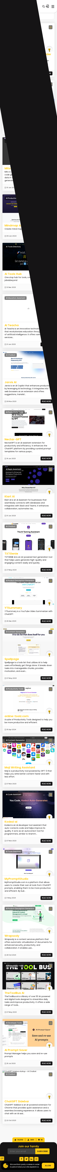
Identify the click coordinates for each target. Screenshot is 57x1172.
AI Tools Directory (13, 246)
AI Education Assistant (15, 298)
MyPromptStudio (16, 879)
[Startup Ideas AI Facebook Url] (21, 1159)
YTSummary (13, 608)
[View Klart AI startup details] (28, 479)
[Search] (43, 6)
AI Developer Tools (14, 1023)
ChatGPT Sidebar (17, 1101)
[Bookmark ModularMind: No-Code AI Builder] (50, 27)
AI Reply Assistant (13, 469)
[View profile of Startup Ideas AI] (49, 50)
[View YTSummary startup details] (28, 590)
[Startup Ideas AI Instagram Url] (36, 1159)
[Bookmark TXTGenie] (50, 527)
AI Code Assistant (13, 794)
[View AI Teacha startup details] (28, 308)
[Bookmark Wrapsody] (50, 909)
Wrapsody (12, 936)
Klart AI (10, 496)
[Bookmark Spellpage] (50, 632)
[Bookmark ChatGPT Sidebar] (50, 1074)
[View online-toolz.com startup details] (28, 699)
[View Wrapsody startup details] (28, 918)
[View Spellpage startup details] (28, 642)
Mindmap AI (13, 225)
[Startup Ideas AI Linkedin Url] (31, 1159)
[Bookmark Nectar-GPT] (50, 412)
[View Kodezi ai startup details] (28, 804)
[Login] (47, 6)
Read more (46, 401)
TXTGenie (11, 554)
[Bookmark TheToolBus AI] (50, 966)
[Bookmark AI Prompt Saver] (50, 1023)
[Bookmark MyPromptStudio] (50, 852)
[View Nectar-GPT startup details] (28, 422)
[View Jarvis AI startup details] (28, 365)
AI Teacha (12, 325)
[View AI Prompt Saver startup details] (28, 1033)
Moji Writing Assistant (20, 767)
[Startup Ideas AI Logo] (55, 1155)
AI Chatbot (10, 355)
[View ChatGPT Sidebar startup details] (19, 1071)
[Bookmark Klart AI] (50, 469)
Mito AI (9, 168)
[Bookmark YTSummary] (50, 581)
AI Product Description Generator (20, 580)
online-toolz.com (17, 716)
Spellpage (12, 659)
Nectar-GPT (13, 439)
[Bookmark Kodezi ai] (50, 795)
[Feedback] (2, 1158)
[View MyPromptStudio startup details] (28, 861)
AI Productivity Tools (14, 198)
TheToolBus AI (14, 993)
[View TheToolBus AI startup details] (28, 975)
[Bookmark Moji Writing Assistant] (50, 740)
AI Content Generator (15, 632)
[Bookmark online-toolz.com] (50, 689)
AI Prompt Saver (16, 1050)
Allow (48, 1165)
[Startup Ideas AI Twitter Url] (26, 1159)
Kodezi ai (11, 822)
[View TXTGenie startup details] (28, 536)
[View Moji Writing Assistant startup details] (28, 750)
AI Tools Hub (13, 274)
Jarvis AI (10, 382)
